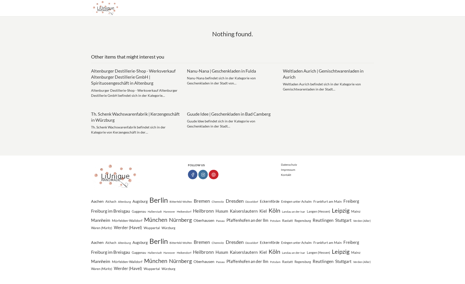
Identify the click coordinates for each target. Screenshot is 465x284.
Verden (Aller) (362, 221)
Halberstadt (155, 211)
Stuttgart (343, 220)
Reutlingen (323, 220)
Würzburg (168, 228)
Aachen (97, 201)
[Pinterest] (213, 174)
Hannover (169, 211)
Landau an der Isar (293, 211)
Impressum (288, 170)
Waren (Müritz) (101, 228)
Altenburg (124, 201)
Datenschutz (289, 164)
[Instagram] (203, 174)
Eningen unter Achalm (296, 201)
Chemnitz (218, 201)
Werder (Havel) (128, 227)
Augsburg (140, 201)
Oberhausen (204, 220)
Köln (274, 210)
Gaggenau (139, 211)
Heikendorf (184, 211)
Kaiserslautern (244, 211)
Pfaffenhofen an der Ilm (247, 220)
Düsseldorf (251, 201)
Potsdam (275, 220)
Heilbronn (203, 211)
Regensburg (302, 221)
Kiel (263, 211)
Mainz (355, 211)
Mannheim (100, 220)
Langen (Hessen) (318, 211)
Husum (222, 211)
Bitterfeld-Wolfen (181, 201)
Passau (220, 221)
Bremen (202, 201)
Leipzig (340, 210)
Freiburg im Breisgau (110, 211)
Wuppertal (152, 228)
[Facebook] (192, 174)
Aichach (110, 201)
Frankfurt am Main (327, 201)
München (155, 219)
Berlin (158, 200)
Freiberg (351, 201)
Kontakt (286, 175)
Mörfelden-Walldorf (127, 221)
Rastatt (287, 221)
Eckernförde (269, 201)
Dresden (235, 201)
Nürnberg (180, 220)
